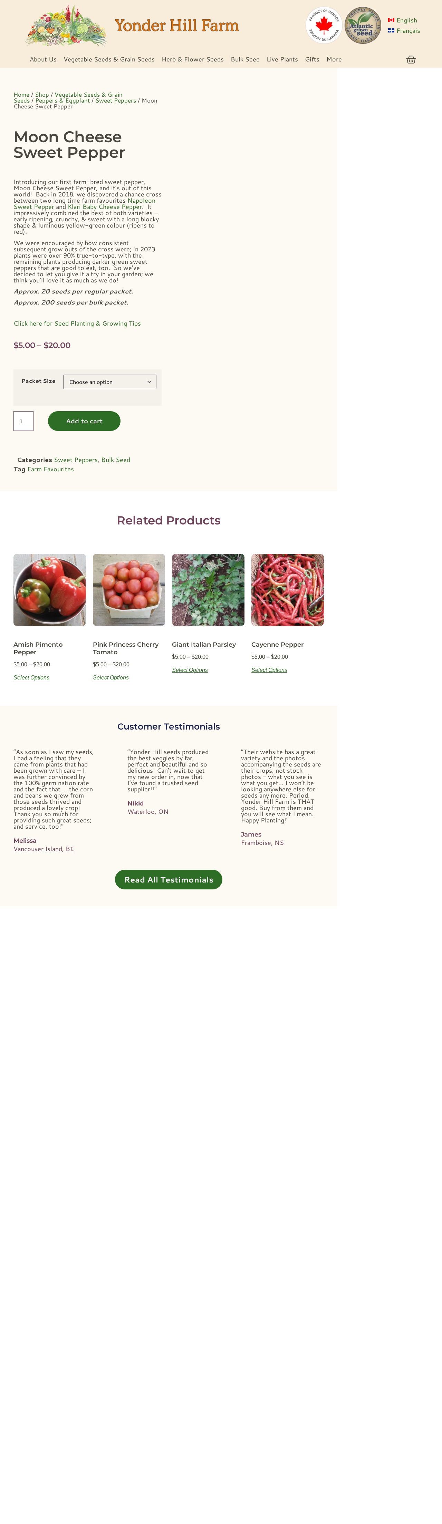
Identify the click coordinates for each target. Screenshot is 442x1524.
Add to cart (84, 420)
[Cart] (411, 60)
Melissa (25, 841)
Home (21, 94)
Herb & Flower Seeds (193, 59)
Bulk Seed (245, 59)
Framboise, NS (262, 842)
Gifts (312, 59)
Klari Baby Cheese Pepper (105, 206)
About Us (43, 59)
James (251, 834)
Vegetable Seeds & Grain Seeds (109, 59)
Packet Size (38, 381)
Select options (31, 678)
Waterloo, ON (148, 811)
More (334, 59)
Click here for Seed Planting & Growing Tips (77, 323)
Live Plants (282, 59)
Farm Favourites (50, 468)
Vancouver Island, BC (44, 849)
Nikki (135, 803)
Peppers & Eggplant (62, 100)
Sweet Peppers (115, 100)
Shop (42, 94)
